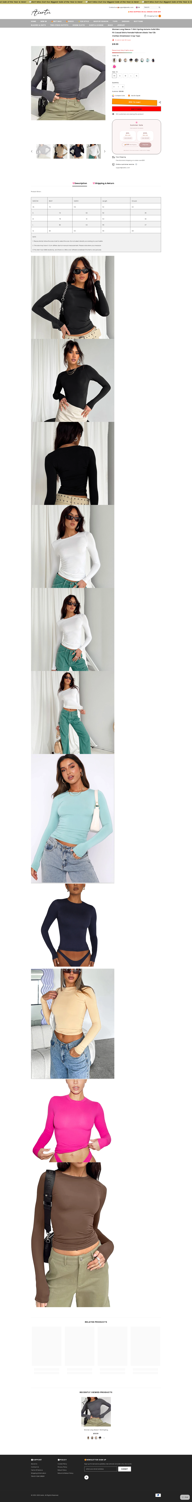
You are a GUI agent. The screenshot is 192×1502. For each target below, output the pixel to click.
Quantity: (115, 83)
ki (92, 1438)
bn (88, 1438)
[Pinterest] (86, 1477)
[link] (46, 1369)
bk (100, 1438)
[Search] (152, 7)
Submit (124, 1469)
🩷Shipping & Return (103, 183)
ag (96, 1438)
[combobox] (150, 7)
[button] (31, 151)
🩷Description (79, 183)
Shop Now (145, 144)
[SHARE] (159, 102)
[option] (68, 83)
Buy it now (136, 109)
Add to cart (135, 102)
